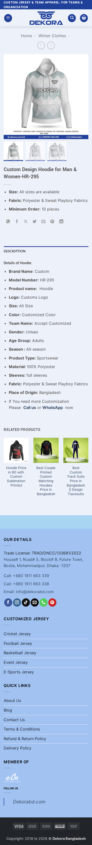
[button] (8, 18)
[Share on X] (26, 222)
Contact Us (14, 719)
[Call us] (43, 602)
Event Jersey (16, 662)
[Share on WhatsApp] (8, 222)
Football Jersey (18, 643)
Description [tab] (15, 251)
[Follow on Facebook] (8, 602)
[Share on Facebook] (17, 222)
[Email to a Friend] (43, 222)
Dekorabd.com (29, 802)
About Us (12, 700)
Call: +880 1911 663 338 (26, 583)
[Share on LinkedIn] (61, 222)
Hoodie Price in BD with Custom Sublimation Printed (16, 476)
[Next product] (41, 45)
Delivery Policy (17, 748)
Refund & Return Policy (25, 738)
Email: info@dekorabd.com (29, 591)
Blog (8, 710)
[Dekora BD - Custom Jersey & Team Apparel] (46, 18)
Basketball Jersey (20, 652)
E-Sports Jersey (19, 671)
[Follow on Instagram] (17, 602)
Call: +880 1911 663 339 (26, 575)
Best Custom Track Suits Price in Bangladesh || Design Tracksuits (76, 481)
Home (26, 35)
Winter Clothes (52, 35)
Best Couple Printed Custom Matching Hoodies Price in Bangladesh (45, 481)
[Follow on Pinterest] (52, 602)
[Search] (72, 18)
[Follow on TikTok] (26, 602)
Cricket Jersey (17, 633)
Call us (29, 407)
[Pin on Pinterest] (52, 222)
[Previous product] (51, 45)
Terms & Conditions (22, 729)
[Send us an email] (35, 602)
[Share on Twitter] (35, 222)
